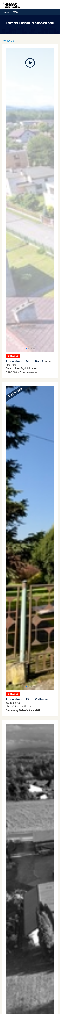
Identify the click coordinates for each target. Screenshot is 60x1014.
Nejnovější (8, 41)
